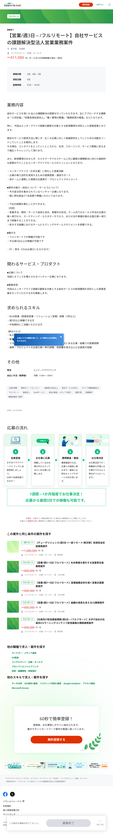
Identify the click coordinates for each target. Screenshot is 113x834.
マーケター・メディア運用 (24, 653)
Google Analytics (72, 683)
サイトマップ (9, 814)
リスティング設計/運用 (50, 683)
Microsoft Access (20, 688)
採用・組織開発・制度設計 (24, 671)
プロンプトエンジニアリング (25, 666)
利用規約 (7, 806)
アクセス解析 (89, 683)
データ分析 (17, 683)
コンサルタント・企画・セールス (27, 662)
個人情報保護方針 (11, 810)
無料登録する (56, 740)
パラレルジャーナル (12, 801)
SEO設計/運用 (31, 683)
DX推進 (15, 657)
